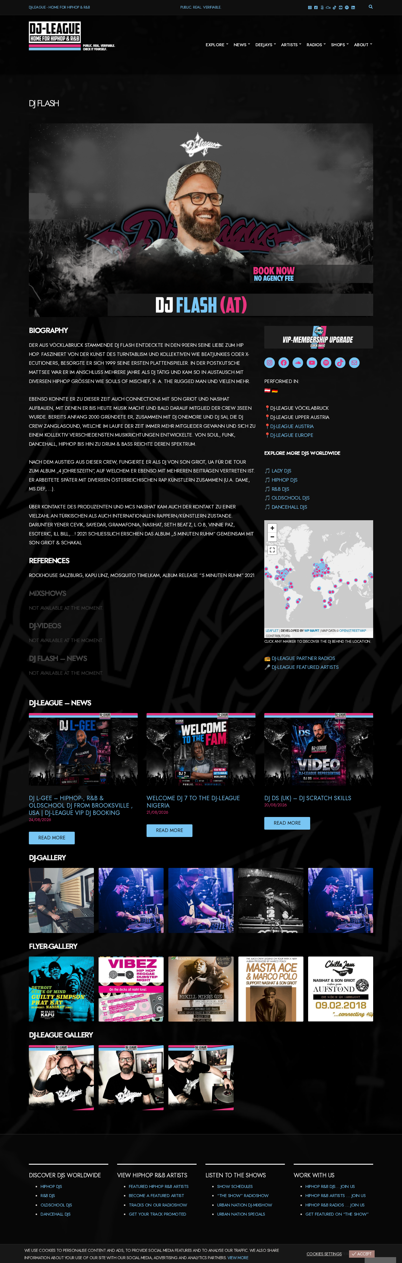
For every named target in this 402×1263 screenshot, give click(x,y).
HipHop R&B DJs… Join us (330, 1186)
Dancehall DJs (289, 506)
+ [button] (272, 528)
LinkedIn (353, 7)
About (361, 45)
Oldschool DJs (290, 497)
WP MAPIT (311, 630)
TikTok (334, 7)
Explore (215, 45)
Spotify (347, 7)
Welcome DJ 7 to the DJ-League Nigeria (193, 802)
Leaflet (272, 630)
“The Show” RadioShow (243, 1195)
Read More (51, 837)
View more (237, 1258)
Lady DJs (281, 470)
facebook (316, 7)
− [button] (272, 537)
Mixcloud (328, 7)
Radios (314, 45)
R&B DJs (280, 489)
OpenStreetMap (352, 630)
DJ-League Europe (291, 435)
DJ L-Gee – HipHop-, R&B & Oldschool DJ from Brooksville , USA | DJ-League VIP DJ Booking (81, 805)
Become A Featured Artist (156, 1195)
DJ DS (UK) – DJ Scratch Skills (307, 798)
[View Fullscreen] (272, 550)
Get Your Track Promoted (157, 1214)
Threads (322, 7)
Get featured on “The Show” (336, 1214)
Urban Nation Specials (241, 1214)
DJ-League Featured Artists (305, 667)
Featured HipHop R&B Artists (159, 1186)
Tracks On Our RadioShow (158, 1205)
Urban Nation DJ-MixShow (244, 1205)
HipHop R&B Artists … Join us (335, 1195)
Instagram (310, 7)
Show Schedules (235, 1186)
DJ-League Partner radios (303, 658)
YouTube (341, 7)
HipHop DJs (285, 479)
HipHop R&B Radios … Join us (335, 1205)
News (240, 45)
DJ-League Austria (291, 426)
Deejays (263, 45)
